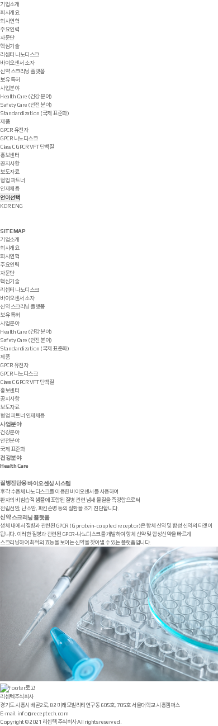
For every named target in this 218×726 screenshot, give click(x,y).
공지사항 (9, 163)
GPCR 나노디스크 (18, 138)
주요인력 (9, 29)
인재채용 (9, 189)
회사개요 (9, 13)
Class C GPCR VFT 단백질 (27, 147)
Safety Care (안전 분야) (26, 105)
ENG (17, 206)
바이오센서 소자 (17, 63)
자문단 (7, 38)
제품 (5, 121)
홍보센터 (9, 155)
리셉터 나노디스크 (19, 54)
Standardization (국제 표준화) (34, 113)
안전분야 (9, 441)
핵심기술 (9, 46)
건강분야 (9, 432)
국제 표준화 (12, 449)
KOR (5, 206)
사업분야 (9, 88)
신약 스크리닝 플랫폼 (22, 71)
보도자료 (9, 172)
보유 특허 (10, 80)
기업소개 (9, 4)
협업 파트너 (12, 180)
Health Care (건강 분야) (26, 96)
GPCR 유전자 (14, 130)
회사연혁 (9, 21)
